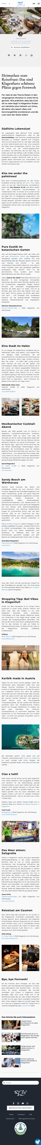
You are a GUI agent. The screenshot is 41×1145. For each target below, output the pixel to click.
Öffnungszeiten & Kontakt (27, 1118)
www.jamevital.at (8, 901)
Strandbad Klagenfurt (13, 524)
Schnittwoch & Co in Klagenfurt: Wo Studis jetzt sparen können (30, 1035)
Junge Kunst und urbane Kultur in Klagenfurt (28, 1048)
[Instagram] (18, 1103)
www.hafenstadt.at (8, 391)
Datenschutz (10, 1118)
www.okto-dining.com (10, 938)
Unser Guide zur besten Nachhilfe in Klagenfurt (29, 1061)
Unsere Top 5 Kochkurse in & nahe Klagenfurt (29, 1023)
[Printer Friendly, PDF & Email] (31, 56)
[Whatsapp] (27, 1103)
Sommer (17, 47)
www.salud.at (6, 470)
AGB (30, 1114)
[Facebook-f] (13, 1103)
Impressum (21, 1114)
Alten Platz (30, 183)
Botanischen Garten (17, 256)
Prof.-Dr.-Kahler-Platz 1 (11, 308)
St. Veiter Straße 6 (10, 466)
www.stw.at (6, 545)
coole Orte (26, 1006)
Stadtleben (25, 47)
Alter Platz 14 (6, 636)
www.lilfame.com (8, 639)
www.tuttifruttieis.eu (9, 814)
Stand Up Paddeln (31, 758)
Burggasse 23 (7, 812)
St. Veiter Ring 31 (8, 936)
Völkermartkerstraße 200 (11, 897)
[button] (38, 3)
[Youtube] (22, 1103)
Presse (11, 1114)
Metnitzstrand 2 (7, 543)
